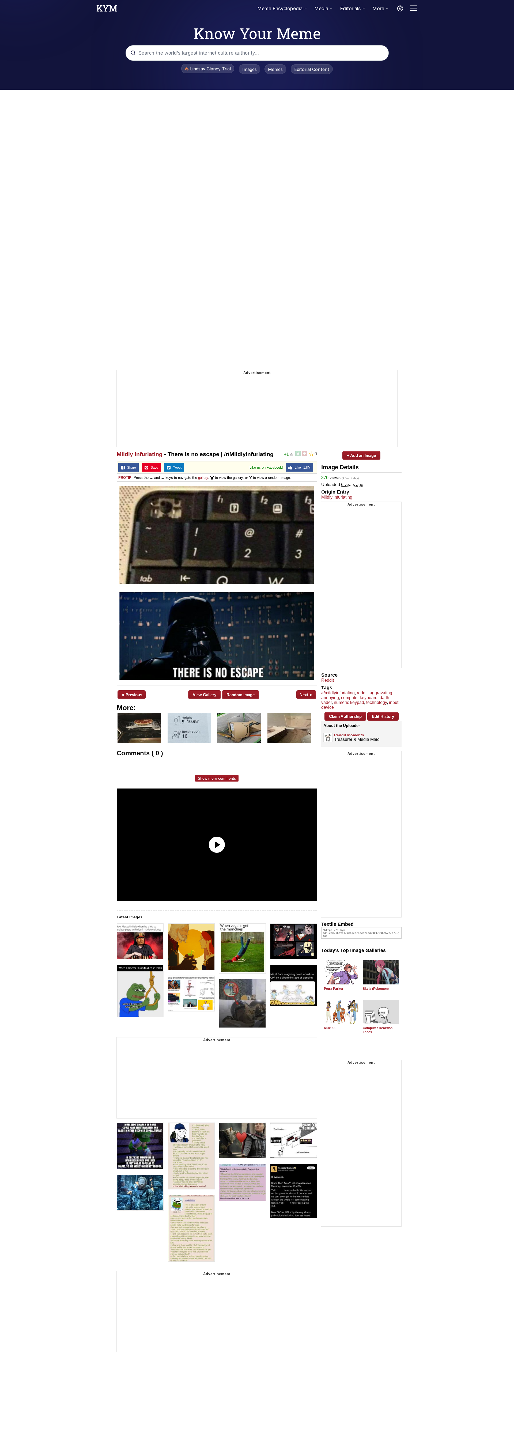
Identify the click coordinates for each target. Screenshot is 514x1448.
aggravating (381, 693)
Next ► (306, 694)
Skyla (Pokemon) (376, 989)
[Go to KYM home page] (106, 10)
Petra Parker (333, 989)
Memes (275, 69)
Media (321, 8)
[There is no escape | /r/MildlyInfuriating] (217, 583)
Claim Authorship (345, 716)
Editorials (350, 8)
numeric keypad (349, 702)
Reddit (327, 680)
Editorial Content (311, 69)
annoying (330, 697)
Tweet (176, 467)
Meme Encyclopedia (280, 8)
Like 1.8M (301, 467)
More (378, 8)
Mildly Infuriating (139, 454)
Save (153, 467)
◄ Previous (131, 694)
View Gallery (204, 694)
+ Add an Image (361, 455)
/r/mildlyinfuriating (338, 693)
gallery (203, 478)
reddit (362, 693)
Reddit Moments (349, 735)
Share (130, 467)
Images (249, 69)
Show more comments (217, 778)
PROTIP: (125, 478)
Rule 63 (329, 1028)
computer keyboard (359, 697)
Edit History (383, 716)
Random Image (240, 694)
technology (376, 702)
